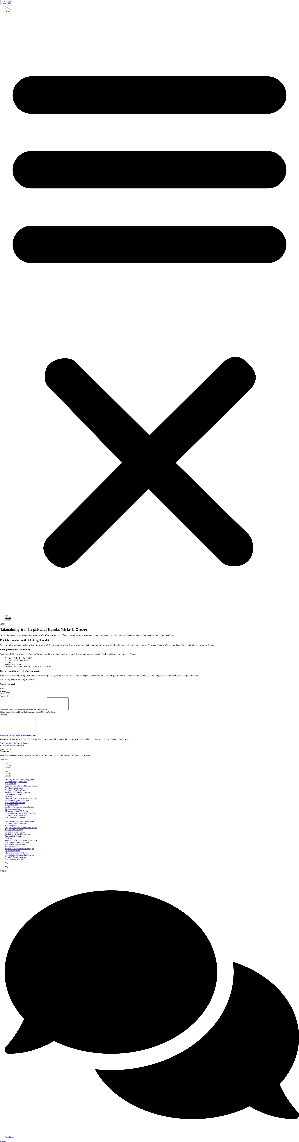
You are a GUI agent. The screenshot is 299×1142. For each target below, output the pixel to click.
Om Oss (8, 9)
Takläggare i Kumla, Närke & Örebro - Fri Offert (18, 735)
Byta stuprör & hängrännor (15, 794)
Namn (2, 689)
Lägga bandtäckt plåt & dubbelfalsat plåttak (21, 786)
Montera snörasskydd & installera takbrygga (21, 798)
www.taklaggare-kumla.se (15, 745)
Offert (7, 863)
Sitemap (3, 1141)
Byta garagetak (10, 784)
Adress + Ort (5, 696)
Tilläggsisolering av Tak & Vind (16, 811)
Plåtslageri (8, 796)
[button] (149, 313)
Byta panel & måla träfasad (15, 803)
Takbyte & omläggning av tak (16, 782)
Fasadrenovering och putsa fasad (17, 801)
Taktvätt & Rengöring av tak (15, 815)
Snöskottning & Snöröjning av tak (17, 792)
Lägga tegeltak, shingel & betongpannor (19, 780)
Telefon (3, 691)
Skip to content (5, 1)
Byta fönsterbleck (11, 805)
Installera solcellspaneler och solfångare (19, 807)
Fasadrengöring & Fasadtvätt (15, 817)
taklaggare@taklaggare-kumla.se (18, 743)
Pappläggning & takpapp (14, 788)
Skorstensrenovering (12, 809)
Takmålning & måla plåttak (15, 790)
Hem (6, 7)
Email (2, 694)
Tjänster (8, 11)
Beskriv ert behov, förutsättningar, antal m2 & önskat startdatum (23, 710)
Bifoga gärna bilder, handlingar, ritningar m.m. (17, 712)
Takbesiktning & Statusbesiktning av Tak (20, 813)
